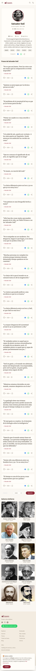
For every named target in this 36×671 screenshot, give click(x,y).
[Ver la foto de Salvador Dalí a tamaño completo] (18, 15)
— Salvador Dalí (7, 73)
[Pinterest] (7, 622)
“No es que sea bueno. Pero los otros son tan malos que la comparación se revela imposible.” (17, 69)
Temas (3, 636)
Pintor (18, 50)
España (6, 50)
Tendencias (22, 638)
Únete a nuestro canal (10, 626)
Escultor (24, 50)
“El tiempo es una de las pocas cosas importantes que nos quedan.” (16, 478)
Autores (3, 634)
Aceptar (7, 667)
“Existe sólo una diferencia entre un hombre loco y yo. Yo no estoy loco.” (16, 461)
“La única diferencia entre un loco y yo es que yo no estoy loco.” (18, 186)
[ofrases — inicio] (9, 3)
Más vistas (21, 636)
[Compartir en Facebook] (18, 54)
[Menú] (2, 2)
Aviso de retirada (5, 650)
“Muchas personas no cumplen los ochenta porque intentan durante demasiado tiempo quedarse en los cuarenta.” (15, 258)
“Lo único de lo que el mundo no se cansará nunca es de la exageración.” (16, 277)
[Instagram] (5, 622)
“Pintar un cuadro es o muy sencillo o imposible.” (16, 119)
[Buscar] (29, 2)
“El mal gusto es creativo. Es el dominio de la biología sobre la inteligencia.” (17, 422)
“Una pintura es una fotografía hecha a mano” (17, 203)
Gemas (21, 641)
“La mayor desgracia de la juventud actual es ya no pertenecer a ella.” (16, 326)
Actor (30, 50)
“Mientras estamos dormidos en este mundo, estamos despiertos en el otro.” (17, 385)
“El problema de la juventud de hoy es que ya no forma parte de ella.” (18, 102)
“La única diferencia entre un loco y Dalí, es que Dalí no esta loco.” (17, 309)
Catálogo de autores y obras (8, 648)
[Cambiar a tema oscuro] (33, 2)
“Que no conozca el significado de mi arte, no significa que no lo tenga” (16, 156)
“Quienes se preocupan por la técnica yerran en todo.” (16, 86)
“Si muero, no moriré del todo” (14, 171)
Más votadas (22, 634)
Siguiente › (30, 493)
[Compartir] (24, 54)
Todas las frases (5, 638)
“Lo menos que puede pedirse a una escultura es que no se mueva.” (15, 293)
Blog (2, 641)
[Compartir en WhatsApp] (21, 54)
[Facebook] (2, 622)
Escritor (12, 50)
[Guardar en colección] (12, 78)
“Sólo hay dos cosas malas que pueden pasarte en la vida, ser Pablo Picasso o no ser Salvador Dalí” (17, 220)
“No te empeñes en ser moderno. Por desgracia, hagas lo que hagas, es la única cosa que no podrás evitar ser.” (18, 239)
